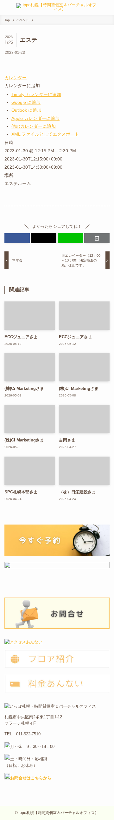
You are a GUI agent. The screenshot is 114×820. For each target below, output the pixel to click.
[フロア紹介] (56, 666)
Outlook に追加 (26, 110)
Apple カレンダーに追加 (35, 118)
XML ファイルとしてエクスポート (45, 134)
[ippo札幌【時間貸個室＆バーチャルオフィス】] (57, 7)
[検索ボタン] (107, 7)
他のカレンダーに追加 (33, 126)
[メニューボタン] (7, 7)
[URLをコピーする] (97, 238)
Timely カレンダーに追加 (36, 94)
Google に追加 (26, 102)
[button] (22, 85)
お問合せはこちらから (30, 778)
